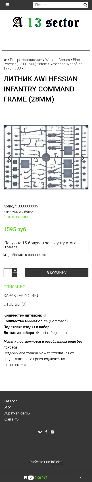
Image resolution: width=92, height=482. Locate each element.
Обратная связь (17, 413)
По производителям (26, 60)
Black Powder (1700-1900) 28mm (43, 62)
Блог (7, 407)
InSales (57, 462)
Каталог (10, 401)
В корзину (57, 273)
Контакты (11, 419)
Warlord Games (57, 60)
